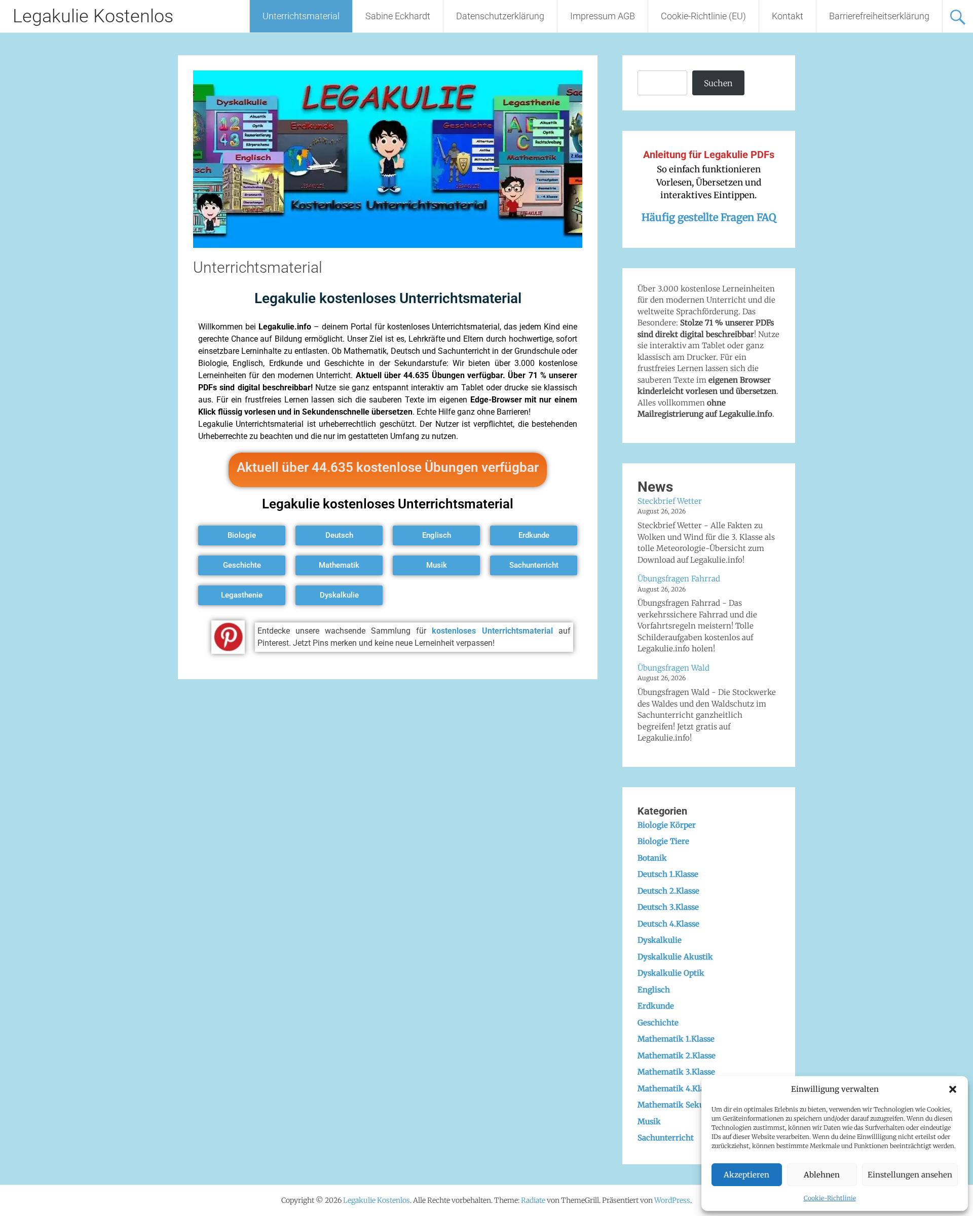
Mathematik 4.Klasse (677, 1088)
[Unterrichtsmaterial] (387, 245)
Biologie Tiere (663, 841)
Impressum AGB (602, 16)
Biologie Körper (667, 825)
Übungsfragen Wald (673, 668)
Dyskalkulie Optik (671, 973)
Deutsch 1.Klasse (668, 874)
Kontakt (787, 16)
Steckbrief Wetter (670, 501)
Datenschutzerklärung (500, 16)
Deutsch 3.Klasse (668, 907)
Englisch (654, 989)
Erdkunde (656, 1006)
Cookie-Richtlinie (830, 1198)
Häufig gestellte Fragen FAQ (709, 217)
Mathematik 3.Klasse (676, 1072)
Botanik (652, 858)
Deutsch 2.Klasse (668, 891)
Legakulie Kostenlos (93, 16)
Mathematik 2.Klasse (677, 1055)
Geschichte (658, 1022)
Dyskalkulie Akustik (675, 957)
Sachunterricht (666, 1138)
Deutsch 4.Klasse (668, 924)
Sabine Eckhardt (397, 16)
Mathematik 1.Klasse (676, 1039)
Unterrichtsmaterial (301, 16)
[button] (953, 1089)
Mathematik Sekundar (679, 1105)
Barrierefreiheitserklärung (879, 16)
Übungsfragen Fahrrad (679, 578)
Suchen (718, 83)
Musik (649, 1121)
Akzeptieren (746, 1175)
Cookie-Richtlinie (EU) (703, 16)
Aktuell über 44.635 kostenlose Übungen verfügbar (388, 467)
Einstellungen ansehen (910, 1175)
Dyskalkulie (660, 940)
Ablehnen (822, 1175)
